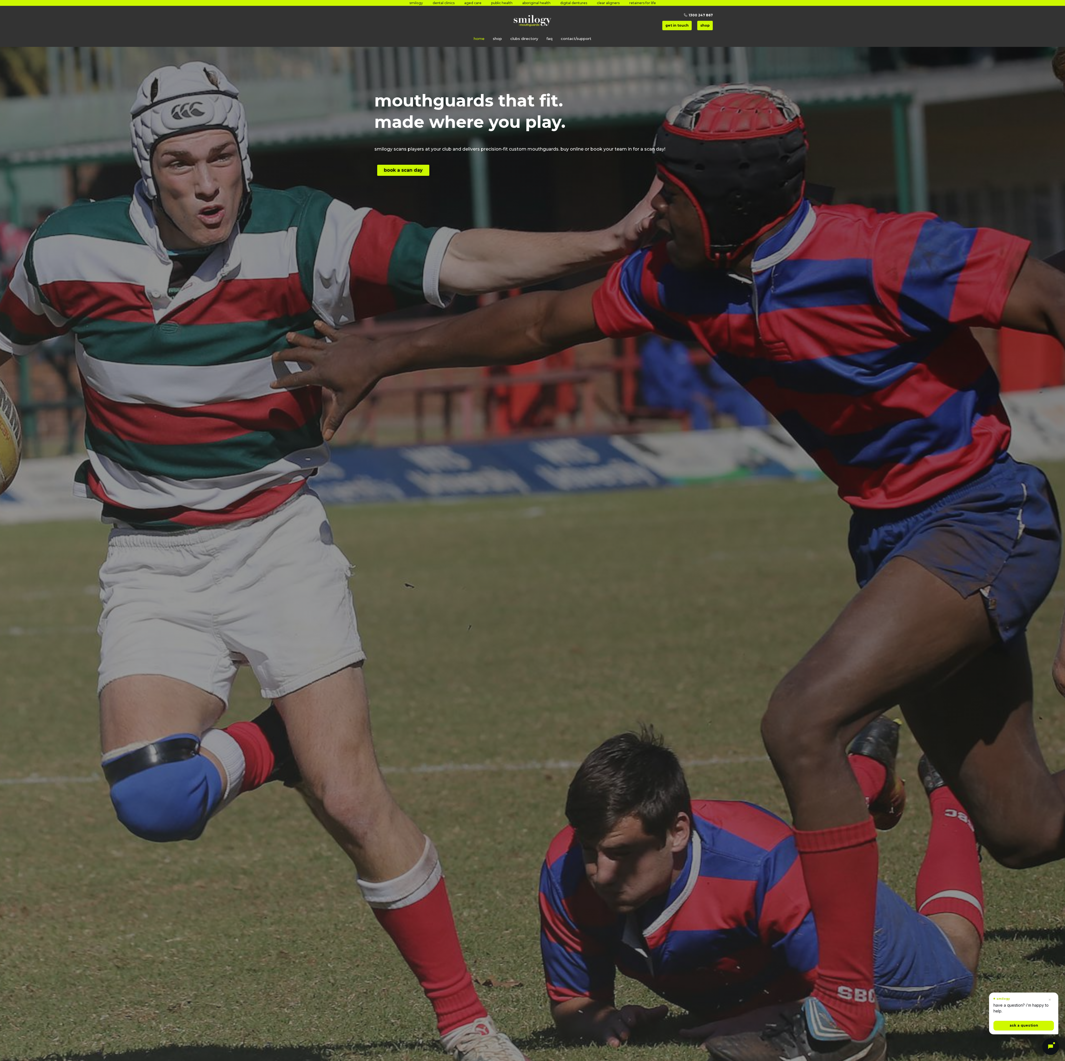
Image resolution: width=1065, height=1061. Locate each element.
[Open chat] (1050, 1046)
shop (497, 38)
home (479, 38)
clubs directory (524, 38)
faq (549, 38)
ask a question (1024, 1025)
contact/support (576, 38)
